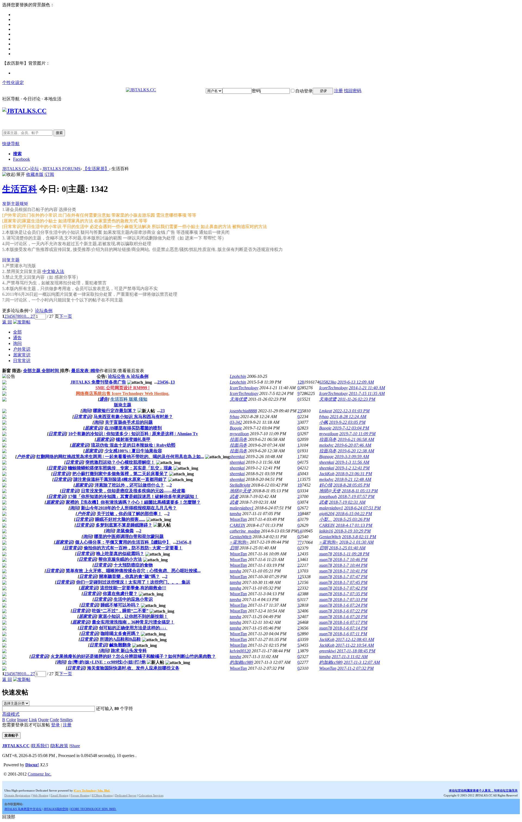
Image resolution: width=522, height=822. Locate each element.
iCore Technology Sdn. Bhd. (92, 790)
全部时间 (51, 370)
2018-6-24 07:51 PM (362, 508)
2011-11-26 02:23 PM (356, 399)
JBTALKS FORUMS (61, 168)
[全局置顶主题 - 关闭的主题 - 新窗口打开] (4, 388)
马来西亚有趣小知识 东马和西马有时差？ (133, 416)
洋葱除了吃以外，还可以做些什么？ (129, 485)
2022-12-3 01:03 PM (351, 411)
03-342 (236, 422)
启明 (234, 548)
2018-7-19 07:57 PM (356, 496)
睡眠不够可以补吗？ (120, 605)
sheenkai (237, 456)
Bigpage (326, 456)
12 (299, 576)
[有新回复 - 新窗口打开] (4, 411)
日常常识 (21, 360)
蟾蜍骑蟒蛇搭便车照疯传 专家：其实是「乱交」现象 (120, 468)
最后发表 (80, 370)
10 (24, 316)
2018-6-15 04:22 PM (353, 513)
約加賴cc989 (241, 662)
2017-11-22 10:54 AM (354, 645)
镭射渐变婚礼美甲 (133, 439)
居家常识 (21, 355)
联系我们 (40, 745)
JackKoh (326, 473)
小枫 (323, 422)
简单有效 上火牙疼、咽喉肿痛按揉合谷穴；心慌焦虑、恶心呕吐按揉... (133, 570)
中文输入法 (53, 271)
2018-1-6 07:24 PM (350, 605)
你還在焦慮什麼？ (120, 593)
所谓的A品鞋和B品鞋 (120, 639)
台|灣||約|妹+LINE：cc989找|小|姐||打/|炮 (107, 662)
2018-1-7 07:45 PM (350, 582)
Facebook (21, 159)
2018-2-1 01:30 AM (356, 542)
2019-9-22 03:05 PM (347, 422)
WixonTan (238, 519)
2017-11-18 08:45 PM (356, 651)
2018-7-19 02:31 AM (347, 502)
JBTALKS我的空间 (56, 809)
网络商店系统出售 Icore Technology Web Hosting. (122, 393)
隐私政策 (59, 745)
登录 (55, 725)
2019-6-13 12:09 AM (355, 382)
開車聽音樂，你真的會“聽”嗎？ (129, 576)
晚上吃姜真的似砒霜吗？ (120, 553)
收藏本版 (35, 174)
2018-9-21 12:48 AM (353, 479)
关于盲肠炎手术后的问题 (129, 422)
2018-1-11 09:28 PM (351, 554)
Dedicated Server (125, 795)
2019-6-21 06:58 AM (356, 439)
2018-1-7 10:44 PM (350, 565)
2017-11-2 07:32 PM (355, 668)
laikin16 (326, 531)
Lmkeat (325, 411)
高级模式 (11, 714)
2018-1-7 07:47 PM (350, 576)
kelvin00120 (240, 651)
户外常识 (21, 349)
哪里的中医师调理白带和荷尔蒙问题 (129, 536)
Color (11, 719)
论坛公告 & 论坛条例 (128, 376)
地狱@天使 (240, 490)
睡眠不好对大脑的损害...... (120, 519)
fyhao (234, 416)
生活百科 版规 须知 (128, 399)
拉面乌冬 (238, 439)
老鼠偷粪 (125, 530)
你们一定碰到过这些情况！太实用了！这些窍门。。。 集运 (133, 582)
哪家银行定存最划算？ (114, 410)
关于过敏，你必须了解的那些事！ (129, 513)
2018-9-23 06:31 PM (353, 473)
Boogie (236, 428)
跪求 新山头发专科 (129, 650)
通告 (17, 337)
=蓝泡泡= (239, 542)
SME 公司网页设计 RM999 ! (122, 387)
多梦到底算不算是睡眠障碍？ (124, 525)
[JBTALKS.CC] (141, 90)
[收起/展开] (13, 175)
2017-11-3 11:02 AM (350, 656)
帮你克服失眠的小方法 (120, 559)
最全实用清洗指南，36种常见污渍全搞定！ (133, 622)
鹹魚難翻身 (120, 645)
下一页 (65, 316)
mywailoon (239, 433)
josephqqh (328, 496)
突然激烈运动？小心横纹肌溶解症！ (120, 462)
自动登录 (304, 91)
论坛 (34, 168)
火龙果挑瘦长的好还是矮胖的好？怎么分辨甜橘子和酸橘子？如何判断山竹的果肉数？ (133, 656)
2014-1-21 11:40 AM (367, 387)
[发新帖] (21, 322)
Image (22, 719)
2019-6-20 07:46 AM (353, 445)
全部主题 (32, 370)
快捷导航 (11, 143)
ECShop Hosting (102, 795)
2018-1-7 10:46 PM (350, 559)
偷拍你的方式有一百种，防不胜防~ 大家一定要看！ (133, 548)
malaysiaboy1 (242, 508)
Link (33, 719)
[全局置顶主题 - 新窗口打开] (4, 383)
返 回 (7, 322)
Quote (43, 719)
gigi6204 (326, 513)
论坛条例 (43, 310)
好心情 (325, 485)
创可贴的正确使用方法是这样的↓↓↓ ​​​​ (133, 627)
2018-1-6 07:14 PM (350, 628)
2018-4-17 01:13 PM (354, 525)
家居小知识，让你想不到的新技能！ (133, 616)
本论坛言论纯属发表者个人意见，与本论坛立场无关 (483, 790)
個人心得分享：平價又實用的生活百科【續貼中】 (123, 542)
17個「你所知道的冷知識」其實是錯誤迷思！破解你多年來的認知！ (133, 496)
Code (54, 719)
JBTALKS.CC (15, 168)
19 (299, 485)
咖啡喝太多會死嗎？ (120, 633)
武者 (234, 496)
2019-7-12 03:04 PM (351, 428)
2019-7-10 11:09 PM (357, 433)
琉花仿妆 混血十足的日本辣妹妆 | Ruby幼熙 (133, 445)
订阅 (49, 174)
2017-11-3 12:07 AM (362, 662)
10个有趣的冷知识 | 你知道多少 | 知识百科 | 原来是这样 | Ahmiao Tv (133, 433)
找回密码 (352, 90)
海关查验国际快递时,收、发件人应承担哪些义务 (133, 668)
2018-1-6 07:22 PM (350, 611)
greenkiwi (327, 651)
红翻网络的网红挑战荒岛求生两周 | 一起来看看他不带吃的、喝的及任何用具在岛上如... (120, 456)
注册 (338, 90)
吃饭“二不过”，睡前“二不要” (120, 610)
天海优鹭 (238, 399)
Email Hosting (60, 795)
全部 (17, 332)
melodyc (326, 445)
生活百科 (19, 189)
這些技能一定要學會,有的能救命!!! (133, 588)
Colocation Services (151, 795)
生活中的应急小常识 (133, 599)
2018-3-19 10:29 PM (352, 531)
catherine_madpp (245, 531)
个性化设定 (13, 82)
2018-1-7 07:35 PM (350, 593)
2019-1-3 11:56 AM (352, 462)
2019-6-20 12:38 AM (356, 451)
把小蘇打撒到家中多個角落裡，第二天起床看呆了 (120, 473)
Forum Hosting (80, 795)
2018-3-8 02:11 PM (359, 536)
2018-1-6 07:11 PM (350, 633)
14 (299, 531)
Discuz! (32, 764)
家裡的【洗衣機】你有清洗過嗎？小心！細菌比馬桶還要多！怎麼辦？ (133, 502)
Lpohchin (238, 376)
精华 (95, 370)
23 (299, 411)
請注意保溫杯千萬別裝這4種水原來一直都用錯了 (120, 479)
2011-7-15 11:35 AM (367, 393)
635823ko (327, 382)
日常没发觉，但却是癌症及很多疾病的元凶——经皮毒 (133, 490)
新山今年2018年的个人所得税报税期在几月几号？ (129, 508)
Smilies (66, 719)
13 (172, 382)
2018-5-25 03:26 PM (351, 519)
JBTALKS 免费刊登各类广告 (98, 382)
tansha (235, 513)
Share (75, 745)
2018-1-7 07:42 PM (350, 588)
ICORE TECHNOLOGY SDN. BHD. (93, 809)
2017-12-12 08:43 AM (354, 639)
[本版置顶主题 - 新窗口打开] (4, 400)
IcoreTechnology (244, 387)
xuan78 (325, 554)
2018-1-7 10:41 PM (350, 571)
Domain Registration (17, 795)
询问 (17, 343)
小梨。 (325, 519)
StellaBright (240, 485)
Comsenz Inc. (39, 774)
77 (299, 542)
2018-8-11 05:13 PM (360, 490)
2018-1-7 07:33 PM (350, 599)
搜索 (59, 133)
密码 (256, 90)
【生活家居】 (96, 168)
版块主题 (122, 405)
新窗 (6, 370)
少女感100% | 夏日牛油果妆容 (133, 451)
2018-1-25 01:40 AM (347, 548)
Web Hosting (40, 795)
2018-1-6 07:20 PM (350, 616)
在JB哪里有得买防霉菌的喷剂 (133, 428)
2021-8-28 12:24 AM (348, 416)
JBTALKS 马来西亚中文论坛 (23, 809)
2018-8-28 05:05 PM (351, 485)
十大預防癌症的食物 (133, 565)
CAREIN (237, 525)
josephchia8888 (243, 411)
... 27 (30, 316)
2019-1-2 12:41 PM (352, 468)
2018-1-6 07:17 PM (350, 622)
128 (300, 382)
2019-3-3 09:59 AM (352, 456)
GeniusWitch (240, 536)
